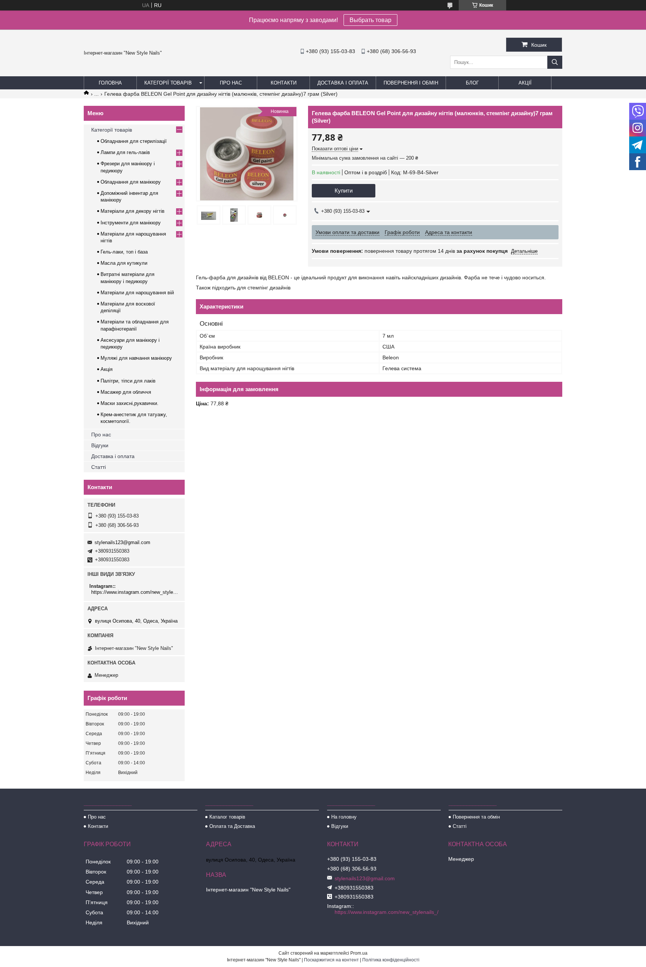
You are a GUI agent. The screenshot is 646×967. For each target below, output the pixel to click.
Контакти (283, 83)
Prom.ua (358, 953)
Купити (344, 190)
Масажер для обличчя (126, 392)
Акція (107, 369)
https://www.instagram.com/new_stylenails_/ (135, 592)
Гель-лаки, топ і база (124, 252)
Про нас (231, 83)
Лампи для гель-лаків (125, 152)
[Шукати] (554, 62)
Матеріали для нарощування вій (137, 292)
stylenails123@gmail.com (122, 542)
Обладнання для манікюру (131, 182)
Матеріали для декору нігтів (132, 211)
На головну (344, 817)
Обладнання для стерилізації (134, 141)
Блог (472, 83)
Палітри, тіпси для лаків (128, 381)
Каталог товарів (227, 817)
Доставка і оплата (342, 83)
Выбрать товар (370, 20)
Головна (110, 83)
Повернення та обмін (476, 817)
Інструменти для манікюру (131, 222)
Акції (525, 83)
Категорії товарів (168, 83)
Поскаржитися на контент (331, 960)
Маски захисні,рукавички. (130, 403)
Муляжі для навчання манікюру (136, 358)
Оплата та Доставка (232, 826)
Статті (98, 467)
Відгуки (99, 445)
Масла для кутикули (124, 263)
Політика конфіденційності (390, 960)
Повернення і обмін (411, 83)
